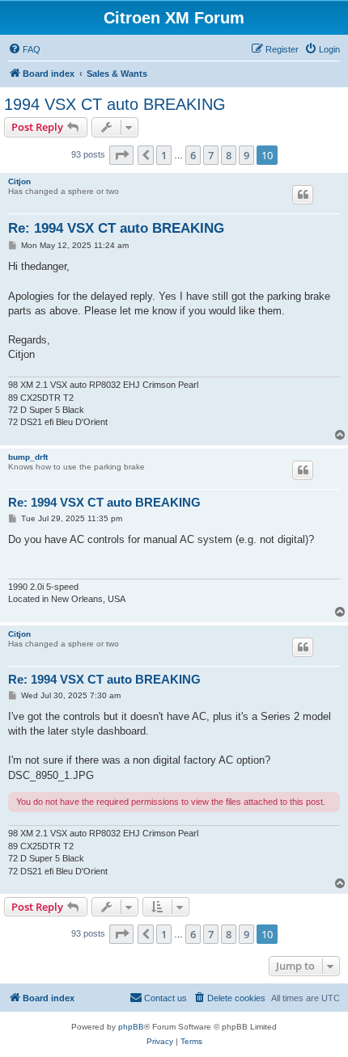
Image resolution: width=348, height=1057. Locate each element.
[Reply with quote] (302, 194)
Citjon (19, 181)
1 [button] (164, 155)
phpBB (131, 1026)
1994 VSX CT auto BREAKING (115, 104)
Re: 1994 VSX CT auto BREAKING (116, 228)
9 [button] (246, 155)
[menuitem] (24, 49)
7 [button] (211, 155)
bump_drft (28, 457)
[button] (121, 155)
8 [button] (228, 155)
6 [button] (193, 155)
